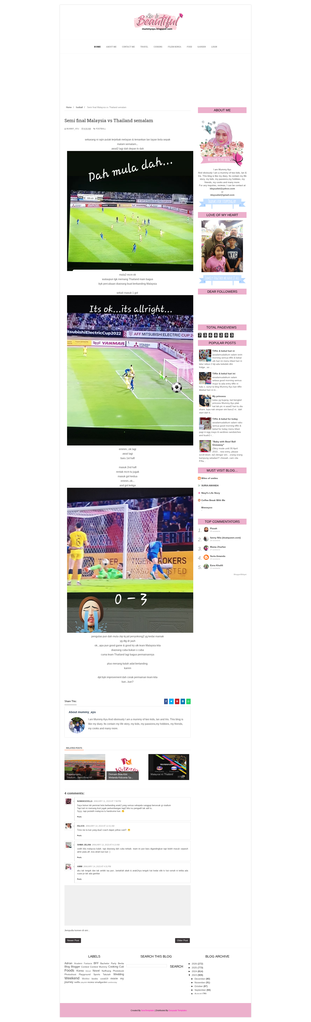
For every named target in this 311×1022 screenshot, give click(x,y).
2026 (195, 963)
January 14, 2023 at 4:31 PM (97, 866)
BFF (96, 963)
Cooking (113, 966)
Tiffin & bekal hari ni (223, 351)
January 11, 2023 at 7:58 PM (107, 801)
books (95, 978)
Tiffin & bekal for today (225, 419)
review (90, 982)
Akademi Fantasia (83, 963)
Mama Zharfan (218, 547)
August (198, 993)
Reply (79, 817)
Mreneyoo (206, 507)
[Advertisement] (155, 78)
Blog (67, 966)
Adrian (68, 963)
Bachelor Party (108, 963)
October (199, 986)
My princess (219, 396)
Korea (80, 970)
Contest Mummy (98, 966)
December (200, 978)
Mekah (88, 971)
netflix (77, 982)
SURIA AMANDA (210, 485)
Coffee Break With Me (213, 500)
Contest (85, 966)
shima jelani (84, 845)
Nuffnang (106, 971)
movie (114, 978)
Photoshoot (70, 974)
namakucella (84, 801)
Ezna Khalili (216, 565)
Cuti (121, 966)
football (101, 129)
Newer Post (73, 940)
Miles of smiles (209, 478)
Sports (96, 974)
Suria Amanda (217, 556)
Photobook (118, 971)
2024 (195, 971)
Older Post (182, 940)
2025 (195, 967)
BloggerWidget (240, 574)
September (201, 990)
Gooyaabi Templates (178, 1010)
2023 (195, 975)
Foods (69, 970)
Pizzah (213, 528)
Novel (96, 970)
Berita (121, 963)
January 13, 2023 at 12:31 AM (100, 826)
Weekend (71, 978)
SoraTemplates (147, 1010)
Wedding (118, 974)
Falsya (81, 826)
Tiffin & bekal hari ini (223, 373)
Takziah (107, 974)
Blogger (75, 966)
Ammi (79, 866)
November (200, 982)
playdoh (84, 982)
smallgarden (101, 982)
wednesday (112, 982)
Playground (85, 974)
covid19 (104, 978)
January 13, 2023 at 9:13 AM (106, 845)
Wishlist (85, 979)
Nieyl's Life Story (210, 493)
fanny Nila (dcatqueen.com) (225, 537)
